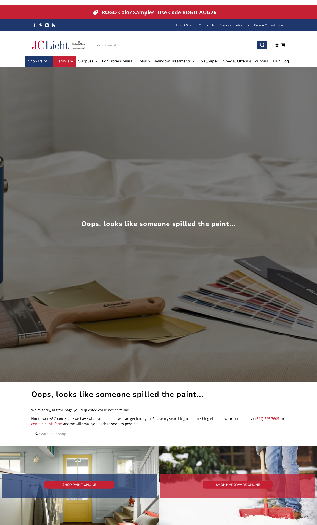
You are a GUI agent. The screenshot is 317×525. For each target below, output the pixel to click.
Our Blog (281, 61)
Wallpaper (208, 61)
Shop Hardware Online (238, 484)
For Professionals (117, 61)
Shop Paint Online (79, 484)
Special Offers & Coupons (245, 61)
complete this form (46, 424)
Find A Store (185, 25)
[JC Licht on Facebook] (34, 25)
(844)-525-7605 (267, 418)
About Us (242, 25)
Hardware (64, 61)
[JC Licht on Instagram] (47, 25)
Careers (225, 25)
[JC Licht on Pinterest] (41, 25)
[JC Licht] (59, 45)
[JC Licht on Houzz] (53, 25)
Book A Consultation (268, 25)
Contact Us (206, 25)
